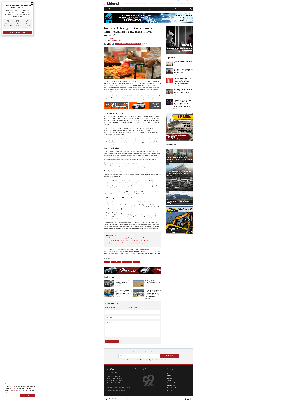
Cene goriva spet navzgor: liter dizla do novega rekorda (183, 62)
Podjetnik (150, 9)
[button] (191, 9)
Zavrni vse (12, 396)
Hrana (107, 262)
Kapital (136, 9)
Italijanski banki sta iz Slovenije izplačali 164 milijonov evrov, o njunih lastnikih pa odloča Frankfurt (183, 92)
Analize (164, 9)
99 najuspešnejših (180, 9)
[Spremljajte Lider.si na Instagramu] (188, 399)
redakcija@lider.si (117, 380)
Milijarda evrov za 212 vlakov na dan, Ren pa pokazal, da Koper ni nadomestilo (183, 70)
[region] (20, 390)
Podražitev (116, 262)
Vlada (136, 262)
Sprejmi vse (27, 396)
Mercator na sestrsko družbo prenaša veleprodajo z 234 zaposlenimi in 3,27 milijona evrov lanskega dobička (182, 81)
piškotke (13, 386)
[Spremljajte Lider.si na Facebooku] (185, 399)
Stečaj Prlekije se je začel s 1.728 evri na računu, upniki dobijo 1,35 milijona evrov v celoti (123, 292)
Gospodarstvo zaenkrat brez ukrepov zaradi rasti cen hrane (126, 243)
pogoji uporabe (23, 390)
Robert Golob (127, 262)
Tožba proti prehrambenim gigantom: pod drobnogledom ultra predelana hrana (132, 238)
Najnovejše (111, 9)
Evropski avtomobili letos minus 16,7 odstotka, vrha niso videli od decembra (122, 282)
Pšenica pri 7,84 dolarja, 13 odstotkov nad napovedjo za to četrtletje (152, 282)
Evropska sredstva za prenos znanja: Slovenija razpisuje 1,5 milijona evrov (130, 240)
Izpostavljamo (108, 38)
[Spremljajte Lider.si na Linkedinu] (190, 399)
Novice (123, 9)
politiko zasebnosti (14, 390)
